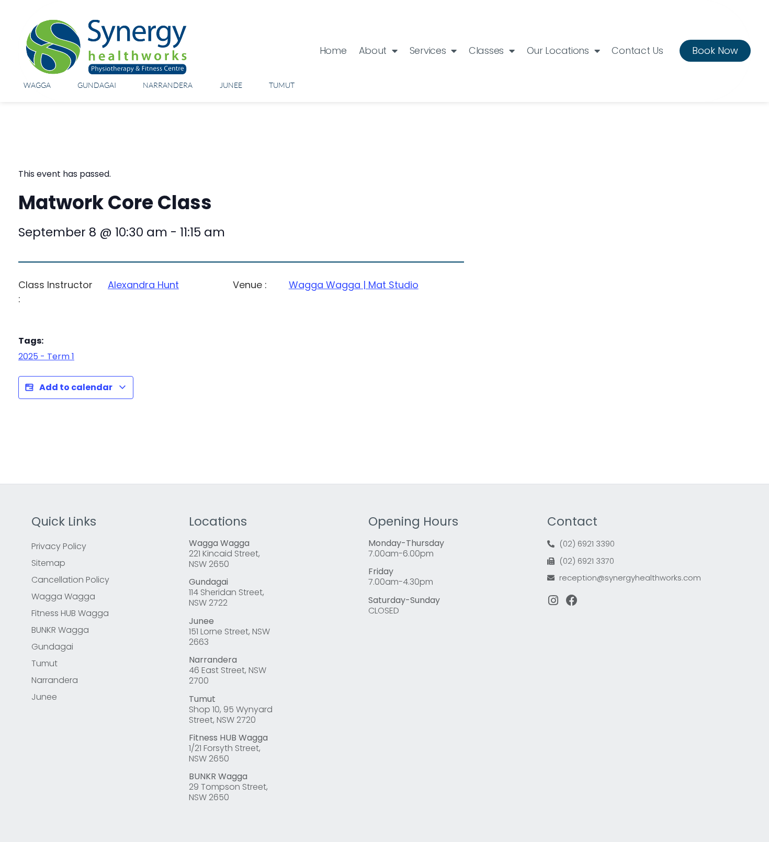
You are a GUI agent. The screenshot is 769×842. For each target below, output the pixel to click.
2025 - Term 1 (46, 356)
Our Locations (558, 50)
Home (333, 50)
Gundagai (96, 85)
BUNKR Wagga (60, 630)
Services (428, 50)
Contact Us (637, 50)
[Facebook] (572, 600)
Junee (231, 85)
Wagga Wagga (63, 596)
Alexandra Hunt (143, 284)
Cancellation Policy (70, 580)
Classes (486, 50)
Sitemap (48, 563)
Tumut (282, 85)
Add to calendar (76, 387)
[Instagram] (553, 600)
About (373, 50)
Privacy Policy (58, 546)
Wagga (37, 85)
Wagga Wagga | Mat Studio (354, 284)
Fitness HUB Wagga (70, 613)
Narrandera (168, 85)
